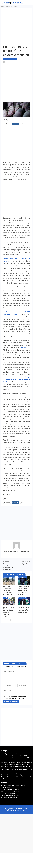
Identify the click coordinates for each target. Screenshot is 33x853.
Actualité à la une (8, 577)
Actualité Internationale (10, 59)
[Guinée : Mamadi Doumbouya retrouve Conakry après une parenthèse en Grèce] (9, 601)
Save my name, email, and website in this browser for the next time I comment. (15, 697)
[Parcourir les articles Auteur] (16, 545)
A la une (5, 597)
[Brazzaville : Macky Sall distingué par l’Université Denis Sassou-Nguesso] (24, 601)
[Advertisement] (16, 26)
